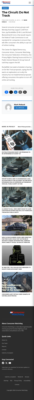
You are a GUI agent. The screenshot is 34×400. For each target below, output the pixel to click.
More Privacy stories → (25, 126)
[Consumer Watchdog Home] (17, 313)
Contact (4, 349)
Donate (27, 377)
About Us (4, 340)
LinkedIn (15, 92)
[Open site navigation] (30, 2)
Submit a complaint (10, 377)
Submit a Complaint (7, 353)
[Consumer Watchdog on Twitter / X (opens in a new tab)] (6, 363)
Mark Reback (19, 104)
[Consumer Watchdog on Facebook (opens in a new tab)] (3, 363)
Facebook (6, 92)
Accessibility (27, 380)
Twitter (11, 92)
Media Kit (20, 377)
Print (25, 92)
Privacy (5, 8)
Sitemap (6, 380)
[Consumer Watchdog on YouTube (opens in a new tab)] (10, 363)
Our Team (4, 343)
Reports (4, 346)
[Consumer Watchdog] (6, 2)
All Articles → (21, 108)
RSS (11, 380)
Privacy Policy (18, 380)
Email (20, 92)
